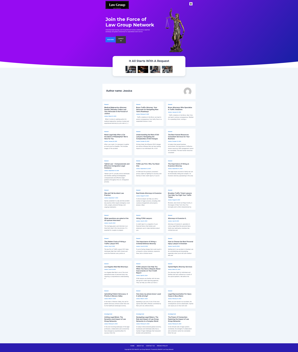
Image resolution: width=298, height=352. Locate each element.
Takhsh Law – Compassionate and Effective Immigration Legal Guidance (117, 166)
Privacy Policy (162, 346)
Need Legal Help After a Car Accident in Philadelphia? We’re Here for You (116, 137)
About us (140, 346)
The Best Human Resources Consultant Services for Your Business (179, 137)
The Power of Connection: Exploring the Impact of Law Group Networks (178, 319)
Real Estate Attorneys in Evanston (148, 193)
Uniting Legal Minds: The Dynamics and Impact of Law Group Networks (115, 319)
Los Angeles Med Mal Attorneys (116, 267)
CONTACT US (121, 39)
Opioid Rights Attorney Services (180, 267)
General (106, 104)
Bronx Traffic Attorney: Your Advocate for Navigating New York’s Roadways (147, 109)
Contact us (150, 346)
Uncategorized (108, 314)
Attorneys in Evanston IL (177, 218)
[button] (190, 3)
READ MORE (110, 39)
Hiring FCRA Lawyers (144, 218)
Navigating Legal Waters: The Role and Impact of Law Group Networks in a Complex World (147, 319)
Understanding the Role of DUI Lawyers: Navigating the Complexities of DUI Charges (147, 137)
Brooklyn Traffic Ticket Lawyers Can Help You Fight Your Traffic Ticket (180, 195)
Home (132, 346)
